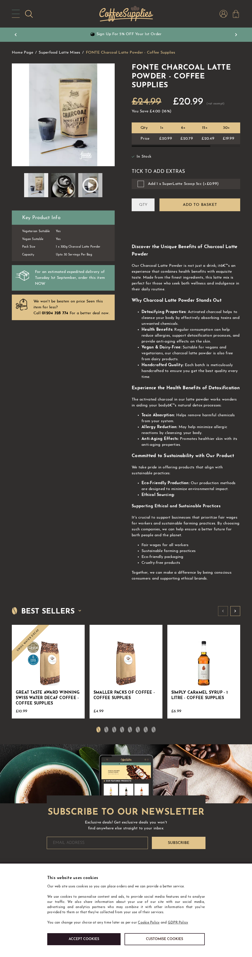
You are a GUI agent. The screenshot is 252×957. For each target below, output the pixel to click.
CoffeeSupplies (125, 14)
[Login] (223, 14)
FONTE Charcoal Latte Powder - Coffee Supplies (130, 53)
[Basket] (236, 14)
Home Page (22, 53)
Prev (16, 34)
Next (236, 34)
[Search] (29, 14)
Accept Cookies (84, 939)
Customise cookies (164, 939)
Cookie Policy (148, 923)
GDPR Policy (178, 923)
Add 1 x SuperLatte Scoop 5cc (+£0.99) (183, 184)
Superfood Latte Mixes (59, 53)
